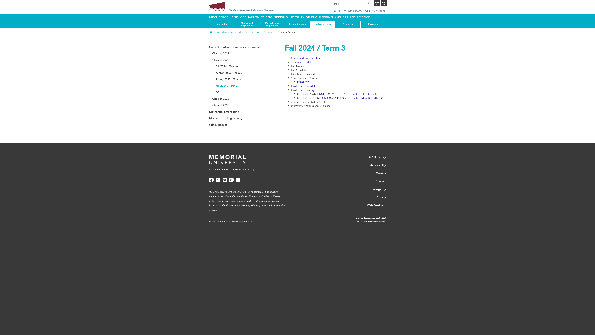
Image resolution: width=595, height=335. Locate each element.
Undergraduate (323, 24)
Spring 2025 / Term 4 (228, 79)
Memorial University (242, 7)
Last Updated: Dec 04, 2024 (375, 218)
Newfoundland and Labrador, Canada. (371, 221)
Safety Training (218, 124)
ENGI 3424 (303, 82)
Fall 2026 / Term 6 (226, 66)
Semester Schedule (301, 62)
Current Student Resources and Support (246, 32)
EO (217, 92)
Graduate (348, 24)
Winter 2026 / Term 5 (228, 73)
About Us (222, 24)
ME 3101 (337, 94)
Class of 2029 (220, 98)
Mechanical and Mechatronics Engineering (249, 17)
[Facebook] (211, 180)
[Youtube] (225, 180)
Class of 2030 (220, 105)
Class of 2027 (220, 53)
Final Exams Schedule (303, 86)
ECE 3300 (326, 98)
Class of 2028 (271, 32)
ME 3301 (361, 94)
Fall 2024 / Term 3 (226, 85)
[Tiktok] (238, 180)
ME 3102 (349, 94)
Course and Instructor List (305, 58)
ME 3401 (373, 94)
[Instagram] (218, 180)
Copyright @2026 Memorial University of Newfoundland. (231, 221)
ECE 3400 (339, 98)
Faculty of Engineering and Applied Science (330, 17)
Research (373, 24)
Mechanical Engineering (246, 24)
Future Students (297, 24)
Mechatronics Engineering (272, 24)
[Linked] (231, 180)
